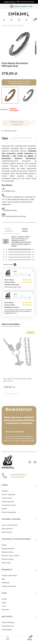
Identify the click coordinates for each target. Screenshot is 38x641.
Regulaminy (6, 582)
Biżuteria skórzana (8, 548)
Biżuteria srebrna (7, 552)
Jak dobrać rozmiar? (9, 505)
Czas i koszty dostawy (9, 525)
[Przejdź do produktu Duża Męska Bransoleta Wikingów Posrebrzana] (28, 95)
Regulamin (28, 436)
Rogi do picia (6, 563)
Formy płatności (7, 528)
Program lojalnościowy (9, 575)
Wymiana (5, 491)
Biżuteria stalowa (7, 559)
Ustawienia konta (8, 626)
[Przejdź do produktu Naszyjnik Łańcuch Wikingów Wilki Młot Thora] (19, 353)
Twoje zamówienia (8, 622)
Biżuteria (11, 25)
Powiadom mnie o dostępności (17, 123)
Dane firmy (5, 609)
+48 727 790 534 (17, 477)
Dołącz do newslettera (15, 432)
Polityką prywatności (28, 440)
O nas (4, 606)
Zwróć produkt (7, 498)
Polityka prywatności (9, 586)
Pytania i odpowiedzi (9, 512)
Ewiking (4, 25)
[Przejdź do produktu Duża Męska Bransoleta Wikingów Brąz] (10, 95)
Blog (3, 579)
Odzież (4, 545)
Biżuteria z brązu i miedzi (10, 555)
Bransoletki (20, 25)
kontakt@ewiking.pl (18, 474)
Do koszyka (13, 394)
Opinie (4, 602)
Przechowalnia (7, 629)
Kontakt (4, 509)
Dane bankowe (7, 532)
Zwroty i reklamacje (8, 494)
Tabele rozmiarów (8, 501)
